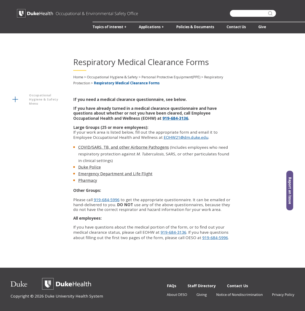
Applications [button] (150, 26)
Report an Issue (290, 190)
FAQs (171, 285)
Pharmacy (87, 180)
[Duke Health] (66, 284)
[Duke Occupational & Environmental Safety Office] (77, 13)
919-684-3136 (173, 232)
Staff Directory (202, 285)
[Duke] (19, 284)
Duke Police (89, 167)
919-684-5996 (107, 199)
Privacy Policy (283, 294)
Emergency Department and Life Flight (115, 174)
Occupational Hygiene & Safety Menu (43, 99)
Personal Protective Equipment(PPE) (171, 77)
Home (78, 77)
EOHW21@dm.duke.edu (186, 137)
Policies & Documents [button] (195, 26)
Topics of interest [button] (108, 26)
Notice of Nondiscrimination (239, 294)
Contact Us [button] (236, 26)
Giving (201, 294)
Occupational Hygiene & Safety (112, 77)
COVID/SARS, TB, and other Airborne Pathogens (123, 147)
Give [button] (262, 26)
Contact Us (237, 285)
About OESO (177, 294)
